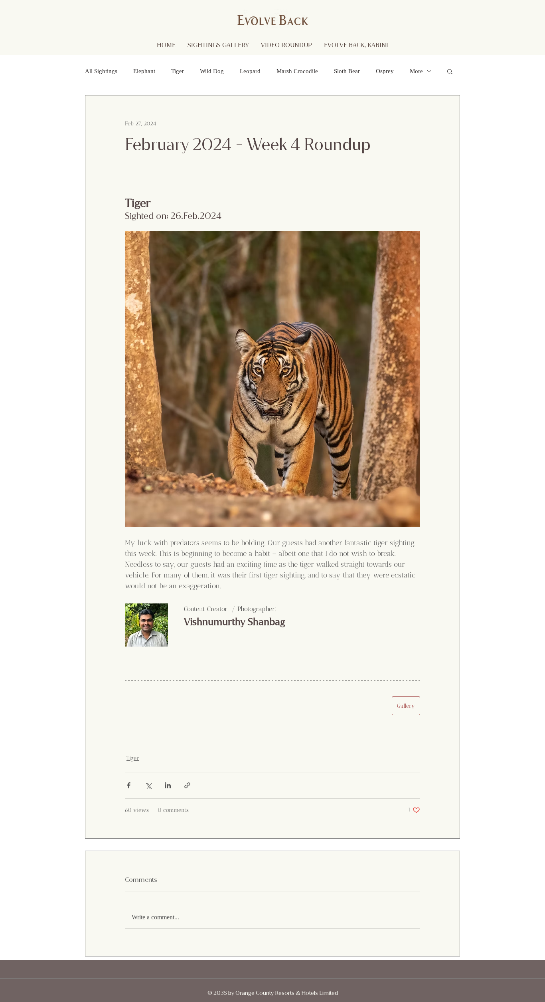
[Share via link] (187, 785)
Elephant (144, 71)
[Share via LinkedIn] (168, 785)
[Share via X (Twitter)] (148, 785)
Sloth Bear (347, 71)
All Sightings (101, 71)
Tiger (177, 71)
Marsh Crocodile (297, 71)
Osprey (385, 71)
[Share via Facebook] (128, 785)
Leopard (250, 71)
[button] (450, 71)
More (416, 71)
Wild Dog (212, 71)
